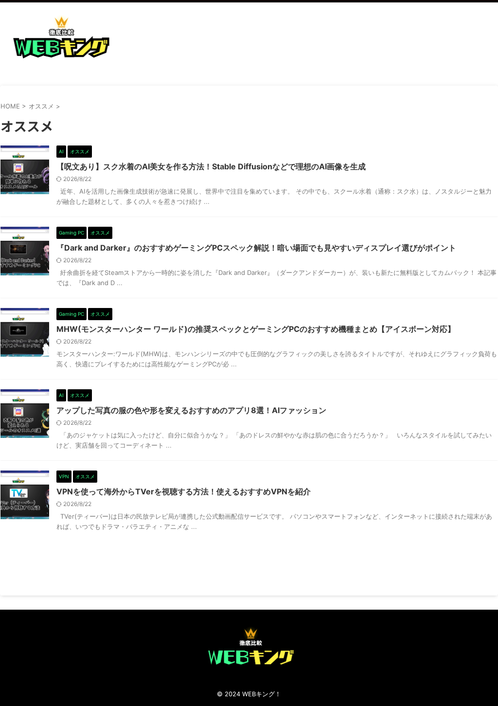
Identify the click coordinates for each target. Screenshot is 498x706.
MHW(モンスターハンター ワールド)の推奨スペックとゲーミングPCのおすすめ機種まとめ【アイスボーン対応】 (255, 329)
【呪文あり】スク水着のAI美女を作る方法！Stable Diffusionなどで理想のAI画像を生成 (211, 166)
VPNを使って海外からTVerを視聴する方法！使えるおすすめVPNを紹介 (183, 491)
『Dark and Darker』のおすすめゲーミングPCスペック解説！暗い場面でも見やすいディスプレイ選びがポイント (256, 248)
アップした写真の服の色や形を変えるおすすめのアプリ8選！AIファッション (191, 410)
